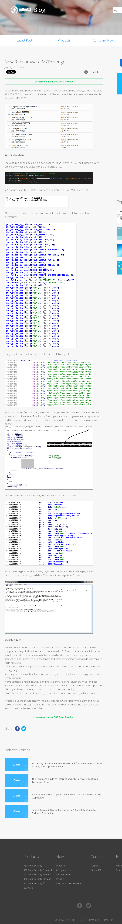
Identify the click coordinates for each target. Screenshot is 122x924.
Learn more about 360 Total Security (54, 81)
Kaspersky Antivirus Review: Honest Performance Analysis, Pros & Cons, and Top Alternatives (67, 765)
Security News (63, 874)
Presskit (60, 878)
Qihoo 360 (96, 870)
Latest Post (24, 40)
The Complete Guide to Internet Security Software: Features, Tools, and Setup (65, 780)
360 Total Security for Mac (37, 878)
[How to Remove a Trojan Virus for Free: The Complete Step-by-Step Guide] (16, 795)
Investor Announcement (68, 883)
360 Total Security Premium (38, 874)
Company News (64, 870)
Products (64, 40)
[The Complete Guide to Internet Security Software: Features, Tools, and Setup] (16, 780)
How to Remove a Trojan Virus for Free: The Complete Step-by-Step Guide (67, 796)
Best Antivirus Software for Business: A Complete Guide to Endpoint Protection (64, 811)
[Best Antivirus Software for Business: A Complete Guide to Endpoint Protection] (16, 811)
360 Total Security (33, 865)
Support (95, 865)
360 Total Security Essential (38, 870)
